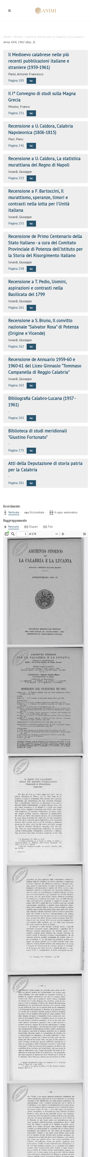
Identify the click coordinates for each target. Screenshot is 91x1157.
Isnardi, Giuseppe (20, 171)
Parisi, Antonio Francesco (25, 74)
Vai (31, 80)
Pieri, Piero (15, 139)
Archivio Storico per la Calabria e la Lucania (54, 37)
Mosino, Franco (19, 106)
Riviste (18, 37)
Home (7, 37)
